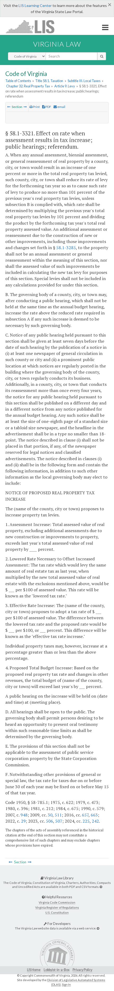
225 (86, 821)
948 (24, 815)
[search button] (101, 56)
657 (85, 815)
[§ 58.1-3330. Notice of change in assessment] (25, 107)
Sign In (66, 984)
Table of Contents (18, 81)
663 (94, 815)
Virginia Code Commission (57, 902)
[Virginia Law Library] (101, 886)
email (61, 107)
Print (36, 107)
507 (58, 821)
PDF (48, 107)
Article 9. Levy (64, 86)
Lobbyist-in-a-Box (56, 970)
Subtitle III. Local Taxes (84, 81)
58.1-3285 (66, 247)
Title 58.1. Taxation (49, 81)
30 (50, 815)
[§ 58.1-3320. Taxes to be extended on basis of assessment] (8, 107)
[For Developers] (98, 928)
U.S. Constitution (57, 912)
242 (95, 821)
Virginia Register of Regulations (57, 907)
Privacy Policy (82, 970)
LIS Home (34, 970)
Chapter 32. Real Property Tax (28, 86)
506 (49, 821)
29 (23, 821)
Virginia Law (57, 44)
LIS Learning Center (35, 5)
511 (58, 815)
